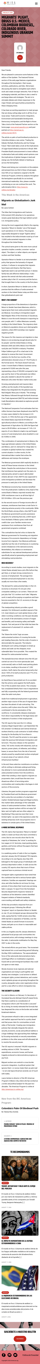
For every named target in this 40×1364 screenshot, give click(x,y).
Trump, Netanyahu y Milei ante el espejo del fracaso (18, 1187)
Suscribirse (20, 1339)
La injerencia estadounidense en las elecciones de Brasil (17, 1297)
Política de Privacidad (30, 1355)
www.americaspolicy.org (20, 127)
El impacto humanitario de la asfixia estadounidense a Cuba (17, 1242)
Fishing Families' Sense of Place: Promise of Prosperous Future (19, 1125)
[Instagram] (9, 1355)
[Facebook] (4, 1355)
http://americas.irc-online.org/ (13, 1089)
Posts (20, 57)
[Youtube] (15, 1355)
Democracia (5, 1183)
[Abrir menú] (36, 3)
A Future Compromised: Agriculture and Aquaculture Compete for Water (18, 1140)
